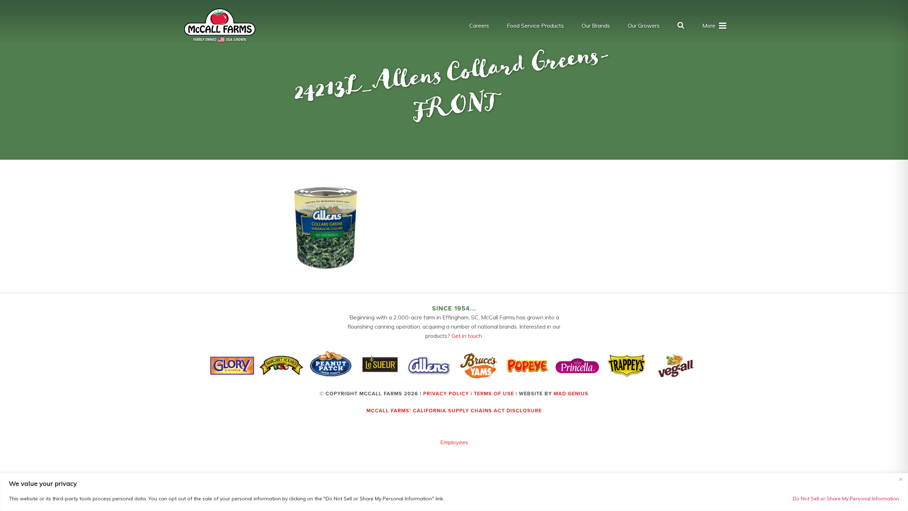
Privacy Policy (446, 394)
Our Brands (596, 25)
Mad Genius (571, 394)
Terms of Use (494, 394)
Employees (454, 442)
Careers (479, 25)
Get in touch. (467, 335)
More (708, 25)
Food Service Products (535, 25)
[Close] (900, 479)
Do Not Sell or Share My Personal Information (846, 498)
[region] (454, 492)
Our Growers (644, 25)
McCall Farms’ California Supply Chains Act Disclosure (454, 411)
